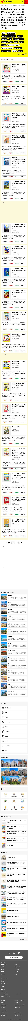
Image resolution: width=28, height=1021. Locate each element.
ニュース (3, 986)
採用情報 (3, 1007)
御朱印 (15, 42)
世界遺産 (14, 803)
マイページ (18, 994)
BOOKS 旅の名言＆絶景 (7, 48)
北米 (6, 712)
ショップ (22, 809)
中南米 (6, 717)
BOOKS (14, 51)
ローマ (18, 598)
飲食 (5, 796)
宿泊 (23, 796)
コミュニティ (4, 992)
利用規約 (3, 1002)
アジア (6, 736)
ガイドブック (6, 5)
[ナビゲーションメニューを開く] (26, 2)
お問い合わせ (17, 1007)
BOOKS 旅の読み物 (6, 51)
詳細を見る (23, 81)
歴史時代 (21, 42)
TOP (2, 5)
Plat (10, 39)
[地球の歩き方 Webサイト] (6, 1)
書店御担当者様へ (4, 1005)
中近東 (6, 741)
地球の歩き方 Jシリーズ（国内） (8, 36)
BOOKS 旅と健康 (18, 48)
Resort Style (5, 42)
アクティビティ (5, 809)
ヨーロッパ (7, 707)
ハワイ (6, 726)
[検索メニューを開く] (22, 2)
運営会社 (3, 1000)
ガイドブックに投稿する (19, 1005)
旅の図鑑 (4, 45)
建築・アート (14, 796)
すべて (3, 33)
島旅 (11, 42)
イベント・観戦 (5, 803)
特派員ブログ (4, 981)
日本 (6, 750)
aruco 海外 (20, 36)
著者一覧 (3, 989)
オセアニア (7, 722)
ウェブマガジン (5, 978)
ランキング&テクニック (18, 39)
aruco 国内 (4, 39)
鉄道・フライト (14, 809)
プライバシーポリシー (18, 1000)
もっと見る (22, 939)
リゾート (7, 731)
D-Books (20, 51)
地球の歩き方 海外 (11, 33)
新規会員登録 (5, 994)
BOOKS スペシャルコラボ (13, 45)
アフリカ (7, 745)
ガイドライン (17, 1002)
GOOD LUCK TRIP (5, 996)
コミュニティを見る (13, 957)
